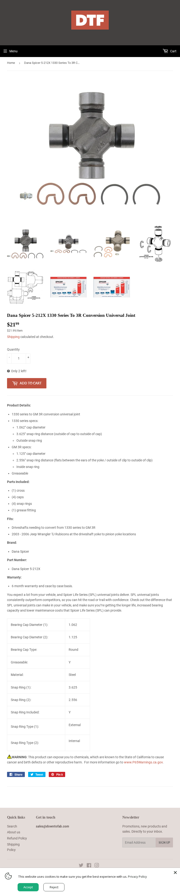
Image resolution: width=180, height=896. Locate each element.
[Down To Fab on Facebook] (88, 866)
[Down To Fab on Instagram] (96, 866)
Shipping (13, 337)
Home (11, 63)
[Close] (175, 872)
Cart (172, 51)
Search (12, 826)
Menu (13, 51)
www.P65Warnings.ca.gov (143, 762)
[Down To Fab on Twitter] (81, 866)
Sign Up (164, 842)
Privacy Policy (137, 876)
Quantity (13, 349)
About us (13, 832)
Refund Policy (17, 838)
